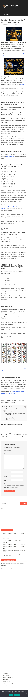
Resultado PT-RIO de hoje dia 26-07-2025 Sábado (14, 544)
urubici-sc (16, 24)
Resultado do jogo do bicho (15, 424)
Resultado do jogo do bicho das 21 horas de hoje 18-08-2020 (13, 409)
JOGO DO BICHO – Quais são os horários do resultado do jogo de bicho (14, 416)
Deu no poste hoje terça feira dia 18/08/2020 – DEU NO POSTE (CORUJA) (16, 414)
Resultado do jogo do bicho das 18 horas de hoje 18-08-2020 (20, 434)
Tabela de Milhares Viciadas (13, 419)
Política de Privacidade (8, 683)
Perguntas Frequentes (8, 677)
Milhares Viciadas (13, 207)
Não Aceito (16, 695)
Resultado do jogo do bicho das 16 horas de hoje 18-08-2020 (7, 434)
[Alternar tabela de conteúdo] (23, 407)
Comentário (7, 454)
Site (5, 480)
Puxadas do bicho (11, 418)
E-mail (6, 476)
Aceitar (10, 695)
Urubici (22, 84)
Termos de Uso (6, 675)
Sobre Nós (5, 685)
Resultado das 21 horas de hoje (11, 411)
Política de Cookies (7, 681)
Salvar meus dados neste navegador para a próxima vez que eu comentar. (14, 486)
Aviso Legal (5, 673)
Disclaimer (5, 679)
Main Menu (6, 14)
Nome (6, 472)
